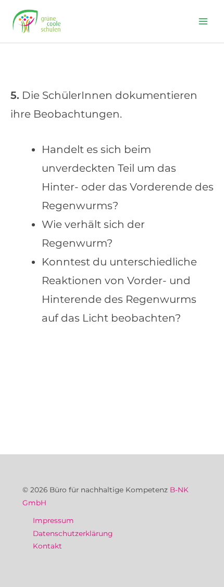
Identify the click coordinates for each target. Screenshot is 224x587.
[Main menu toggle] (203, 21)
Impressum (53, 520)
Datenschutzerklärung (73, 533)
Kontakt (47, 546)
